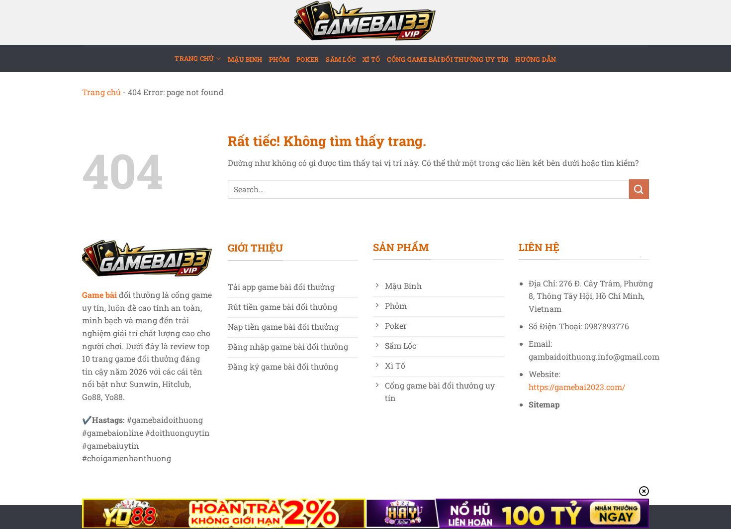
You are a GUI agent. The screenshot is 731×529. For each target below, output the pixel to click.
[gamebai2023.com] (365, 22)
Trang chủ (101, 92)
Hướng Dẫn (535, 59)
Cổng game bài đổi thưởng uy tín (447, 59)
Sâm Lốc (341, 59)
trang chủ (194, 58)
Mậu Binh (245, 59)
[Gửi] (639, 189)
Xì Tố (371, 59)
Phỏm (279, 59)
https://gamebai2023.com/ (577, 387)
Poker (307, 59)
